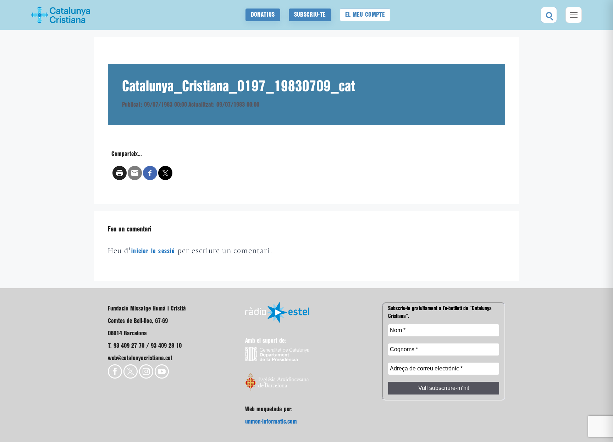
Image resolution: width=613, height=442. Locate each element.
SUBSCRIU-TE (310, 14)
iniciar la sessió (153, 251)
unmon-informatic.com (271, 421)
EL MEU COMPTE (365, 14)
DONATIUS (263, 14)
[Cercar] (549, 15)
